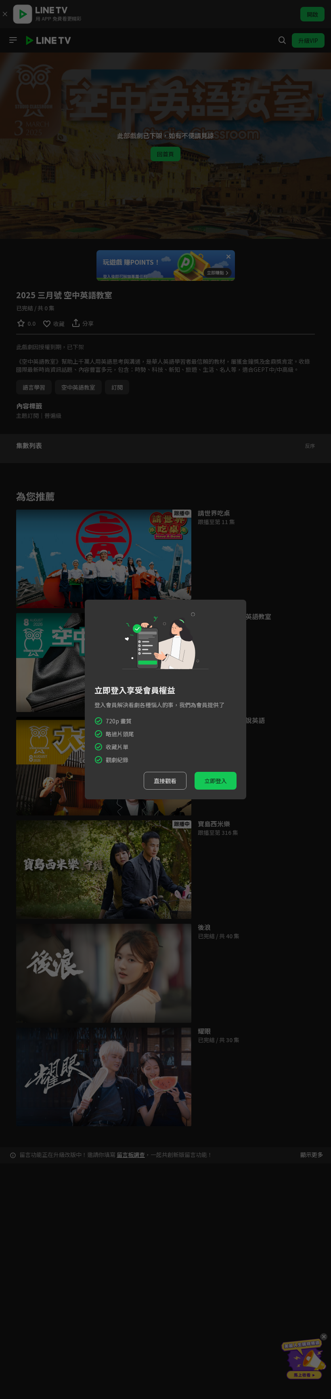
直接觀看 (165, 781)
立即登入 (215, 781)
